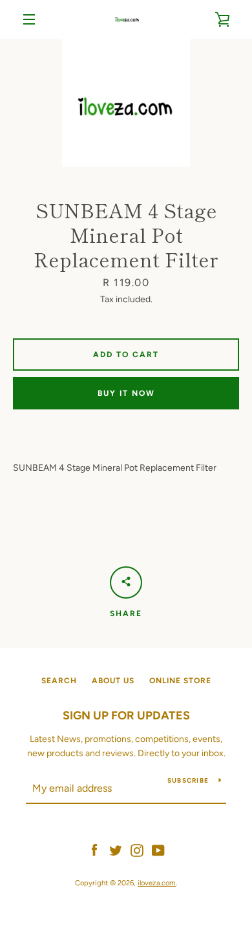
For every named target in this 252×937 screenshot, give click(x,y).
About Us (113, 680)
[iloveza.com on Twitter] (115, 849)
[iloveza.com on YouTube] (158, 849)
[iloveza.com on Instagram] (137, 849)
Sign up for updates (126, 715)
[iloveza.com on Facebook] (94, 849)
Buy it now (126, 393)
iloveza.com (157, 882)
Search (59, 680)
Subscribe (188, 780)
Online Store (180, 680)
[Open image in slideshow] (126, 103)
